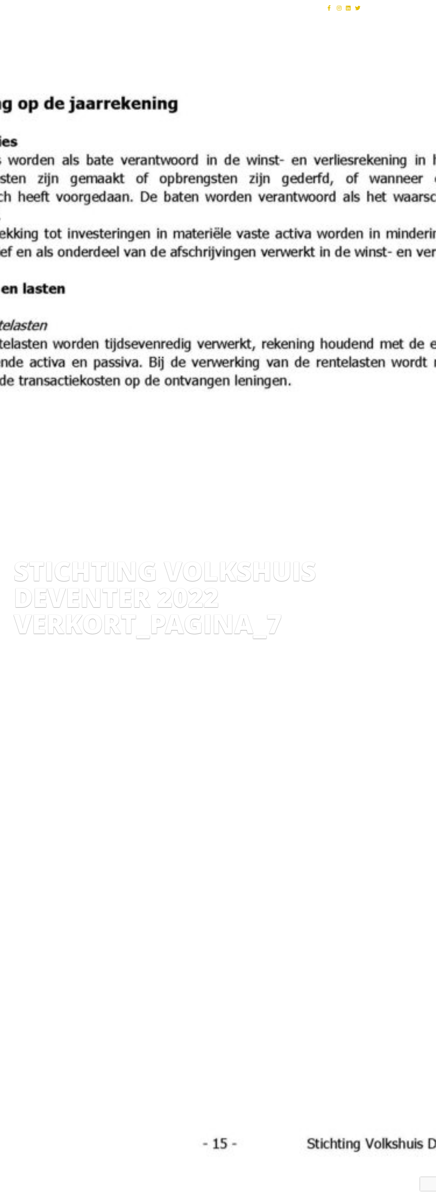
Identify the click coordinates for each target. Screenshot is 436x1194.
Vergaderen (169, 8)
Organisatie (262, 8)
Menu (105, 8)
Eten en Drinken (134, 8)
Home (88, 8)
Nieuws (237, 8)
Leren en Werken (205, 8)
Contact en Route (298, 8)
